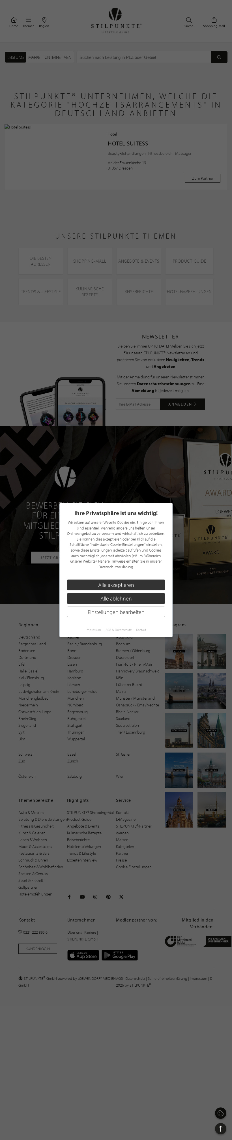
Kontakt (141, 630)
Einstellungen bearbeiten (116, 611)
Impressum (93, 630)
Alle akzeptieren (116, 584)
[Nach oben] (220, 1128)
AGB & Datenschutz (119, 630)
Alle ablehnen (116, 598)
